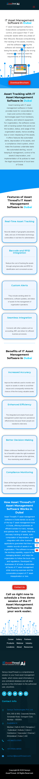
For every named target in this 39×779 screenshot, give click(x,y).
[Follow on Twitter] (15, 693)
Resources (28, 647)
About (19, 647)
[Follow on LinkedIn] (9, 693)
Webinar (19, 643)
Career (11, 639)
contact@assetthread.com (19, 756)
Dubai (20, 736)
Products (10, 643)
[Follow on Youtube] (20, 693)
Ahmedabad (12, 736)
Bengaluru (30, 727)
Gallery (19, 639)
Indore (27, 730)
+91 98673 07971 (14, 741)
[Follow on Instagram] (26, 693)
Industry (29, 643)
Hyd (12, 730)
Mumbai (10, 727)
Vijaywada (22, 733)
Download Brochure (19, 82)
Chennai (31, 733)
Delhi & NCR (19, 727)
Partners (27, 639)
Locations (10, 647)
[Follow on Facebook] (4, 693)
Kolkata (21, 730)
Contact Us (19, 587)
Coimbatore (11, 733)
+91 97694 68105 (14, 749)
